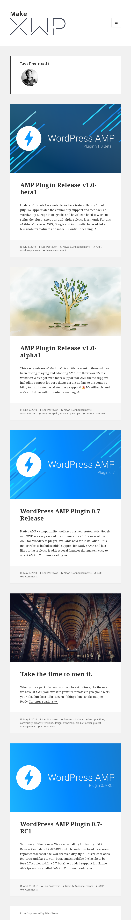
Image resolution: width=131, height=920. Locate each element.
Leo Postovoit (49, 246)
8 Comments (48, 726)
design (58, 723)
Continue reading (82, 229)
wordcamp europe (30, 250)
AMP (98, 246)
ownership (68, 723)
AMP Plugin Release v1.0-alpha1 (58, 351)
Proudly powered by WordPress (39, 913)
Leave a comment (56, 250)
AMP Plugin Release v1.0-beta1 (58, 188)
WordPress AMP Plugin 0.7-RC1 (61, 827)
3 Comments (30, 576)
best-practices (96, 719)
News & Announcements (77, 246)
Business (69, 719)
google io (53, 413)
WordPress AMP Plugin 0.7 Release (60, 514)
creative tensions (43, 723)
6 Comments (30, 889)
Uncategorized (28, 413)
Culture (79, 719)
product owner (84, 723)
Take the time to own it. (56, 674)
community (26, 723)
